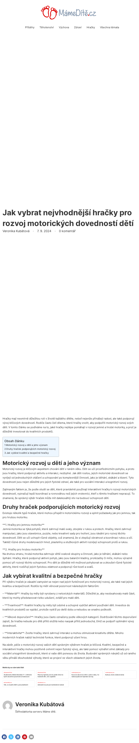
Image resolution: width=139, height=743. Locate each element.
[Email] (31, 736)
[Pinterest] (24, 736)
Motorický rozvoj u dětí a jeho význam (27, 445)
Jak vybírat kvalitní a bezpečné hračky (27, 452)
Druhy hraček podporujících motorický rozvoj (30, 449)
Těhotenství (46, 27)
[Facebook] (4, 736)
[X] (11, 736)
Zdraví (78, 27)
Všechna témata (109, 27)
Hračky (91, 27)
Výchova (64, 27)
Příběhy (29, 27)
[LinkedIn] (17, 736)
